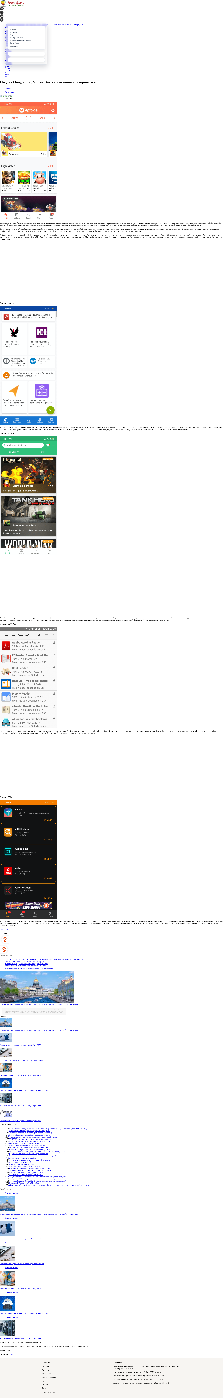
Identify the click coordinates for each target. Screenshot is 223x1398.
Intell (6, 76)
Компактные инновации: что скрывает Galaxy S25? (25, 962)
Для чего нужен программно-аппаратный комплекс (29, 1160)
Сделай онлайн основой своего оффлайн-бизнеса (28, 1154)
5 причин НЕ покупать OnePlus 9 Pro (24, 1183)
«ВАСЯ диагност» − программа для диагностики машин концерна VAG (37, 1152)
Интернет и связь (11, 1193)
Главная (8, 88)
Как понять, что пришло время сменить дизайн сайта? (30, 1168)
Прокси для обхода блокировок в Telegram (25, 1143)
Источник (4, 929)
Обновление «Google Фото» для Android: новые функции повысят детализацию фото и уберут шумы (48, 1185)
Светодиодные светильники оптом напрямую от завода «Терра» (34, 1156)
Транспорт (46, 1388)
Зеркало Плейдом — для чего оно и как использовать (30, 1170)
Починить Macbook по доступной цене (24, 1166)
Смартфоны (9, 92)
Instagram (8, 66)
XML (12, 1354)
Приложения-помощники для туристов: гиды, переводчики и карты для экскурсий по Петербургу (44, 959)
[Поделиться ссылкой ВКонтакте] (1, 96)
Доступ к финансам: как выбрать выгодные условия (25, 966)
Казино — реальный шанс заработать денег (26, 1173)
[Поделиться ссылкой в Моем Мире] (9, 96)
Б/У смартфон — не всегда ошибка (22, 1158)
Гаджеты (45, 1370)
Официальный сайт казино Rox (20, 1162)
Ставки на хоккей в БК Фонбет (21, 1164)
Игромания (46, 1374)
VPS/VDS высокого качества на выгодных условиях (21, 1106)
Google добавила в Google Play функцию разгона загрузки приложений (37, 1181)
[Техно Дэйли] (12, 6)
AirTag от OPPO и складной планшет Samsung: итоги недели (33, 1179)
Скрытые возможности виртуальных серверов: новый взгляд (29, 968)
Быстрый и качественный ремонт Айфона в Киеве (29, 1147)
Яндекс (7, 72)
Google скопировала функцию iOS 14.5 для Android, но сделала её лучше (37, 1177)
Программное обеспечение (52, 1381)
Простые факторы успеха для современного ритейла (30, 1150)
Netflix (7, 74)
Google (7, 68)
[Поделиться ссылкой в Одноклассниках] (11, 96)
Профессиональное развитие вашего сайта (26, 1175)
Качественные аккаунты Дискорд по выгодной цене (20, 1121)
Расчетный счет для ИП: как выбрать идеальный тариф (26, 964)
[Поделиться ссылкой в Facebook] (4, 96)
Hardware (45, 1366)
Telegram (8, 70)
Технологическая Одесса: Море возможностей (26, 1145)
